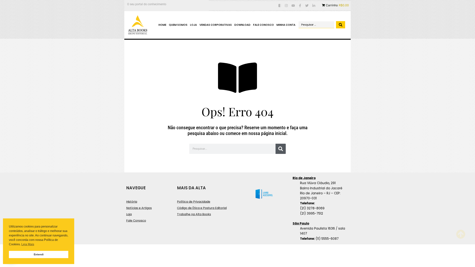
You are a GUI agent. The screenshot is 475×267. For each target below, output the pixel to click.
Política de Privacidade (193, 202)
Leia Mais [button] (27, 244)
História (131, 202)
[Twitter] (306, 5)
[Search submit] (340, 24)
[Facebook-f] (300, 5)
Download (242, 25)
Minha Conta (285, 25)
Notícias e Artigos (139, 208)
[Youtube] (293, 5)
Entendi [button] (39, 254)
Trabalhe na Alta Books (194, 214)
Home (162, 25)
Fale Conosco (263, 25)
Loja (193, 25)
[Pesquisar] (281, 149)
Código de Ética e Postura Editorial (202, 208)
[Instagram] (286, 5)
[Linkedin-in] (313, 5)
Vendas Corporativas (215, 25)
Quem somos (178, 25)
